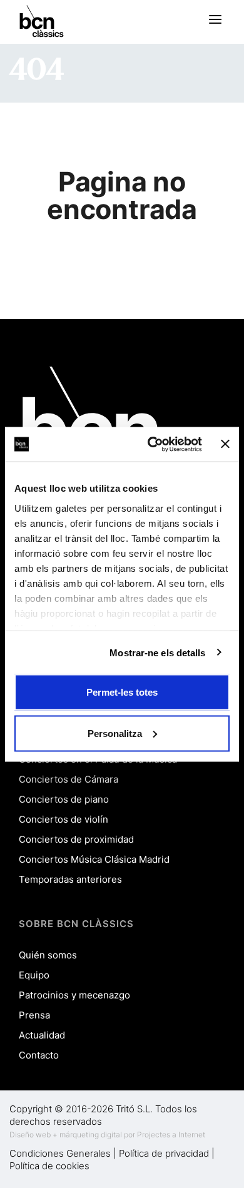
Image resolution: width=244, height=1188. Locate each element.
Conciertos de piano (64, 799)
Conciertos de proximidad (76, 839)
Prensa (34, 1015)
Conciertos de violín (63, 819)
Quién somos (48, 955)
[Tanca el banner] (225, 444)
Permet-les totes (122, 692)
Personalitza (115, 733)
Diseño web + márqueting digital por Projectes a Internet (107, 1134)
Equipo (34, 975)
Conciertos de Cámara (68, 779)
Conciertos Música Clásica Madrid (94, 859)
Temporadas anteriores (70, 879)
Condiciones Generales (60, 1153)
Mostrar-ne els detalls (157, 652)
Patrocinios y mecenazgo (74, 995)
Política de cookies (49, 1166)
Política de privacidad (164, 1153)
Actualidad (42, 1035)
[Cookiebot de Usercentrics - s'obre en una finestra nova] (151, 444)
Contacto (39, 1055)
